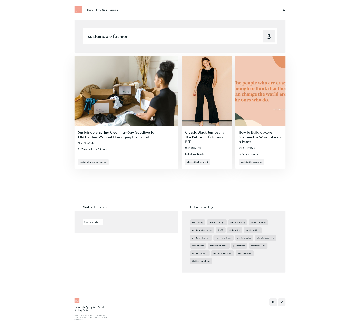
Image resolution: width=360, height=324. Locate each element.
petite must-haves (219, 245)
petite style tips (217, 222)
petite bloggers (199, 253)
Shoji (80, 319)
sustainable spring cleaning (93, 162)
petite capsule (245, 253)
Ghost (105, 317)
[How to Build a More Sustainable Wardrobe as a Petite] (260, 112)
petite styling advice (202, 230)
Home (90, 9)
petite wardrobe (223, 238)
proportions (239, 245)
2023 (220, 230)
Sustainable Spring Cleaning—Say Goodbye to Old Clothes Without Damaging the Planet (116, 134)
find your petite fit (222, 253)
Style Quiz (101, 9)
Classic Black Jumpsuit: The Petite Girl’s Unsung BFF (205, 137)
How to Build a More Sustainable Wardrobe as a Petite (260, 137)
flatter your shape (201, 261)
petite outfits (253, 230)
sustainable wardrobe (251, 162)
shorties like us (258, 245)
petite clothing (237, 222)
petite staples (244, 238)
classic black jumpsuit (197, 162)
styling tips (234, 230)
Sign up (114, 9)
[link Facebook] (273, 302)
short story (197, 222)
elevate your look (265, 238)
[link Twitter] (281, 302)
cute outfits (198, 245)
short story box (258, 222)
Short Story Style (86, 142)
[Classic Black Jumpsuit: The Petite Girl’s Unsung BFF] (207, 112)
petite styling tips (201, 238)
